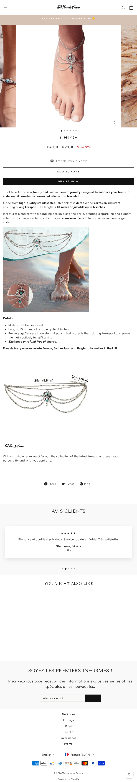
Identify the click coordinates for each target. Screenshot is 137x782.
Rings (68, 726)
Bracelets (68, 732)
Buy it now (68, 181)
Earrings (68, 720)
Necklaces (68, 714)
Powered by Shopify (68, 779)
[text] (68, 269)
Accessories (68, 738)
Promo (68, 743)
